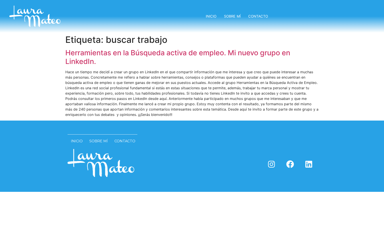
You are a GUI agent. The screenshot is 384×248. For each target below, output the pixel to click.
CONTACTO (258, 16)
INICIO (211, 16)
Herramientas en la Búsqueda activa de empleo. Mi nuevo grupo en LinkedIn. (177, 56)
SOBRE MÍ (232, 16)
